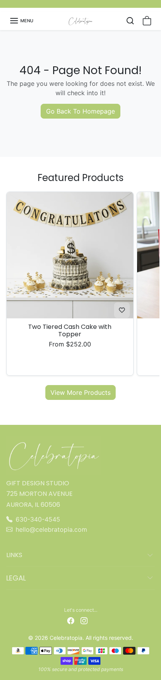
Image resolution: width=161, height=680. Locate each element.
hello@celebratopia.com (51, 529)
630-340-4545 (38, 519)
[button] (21, 20)
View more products (80, 392)
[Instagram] (84, 620)
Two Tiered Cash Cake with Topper (69, 330)
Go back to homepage (80, 111)
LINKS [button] (14, 554)
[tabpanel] (80, 295)
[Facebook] (70, 620)
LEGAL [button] (16, 578)
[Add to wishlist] (122, 310)
